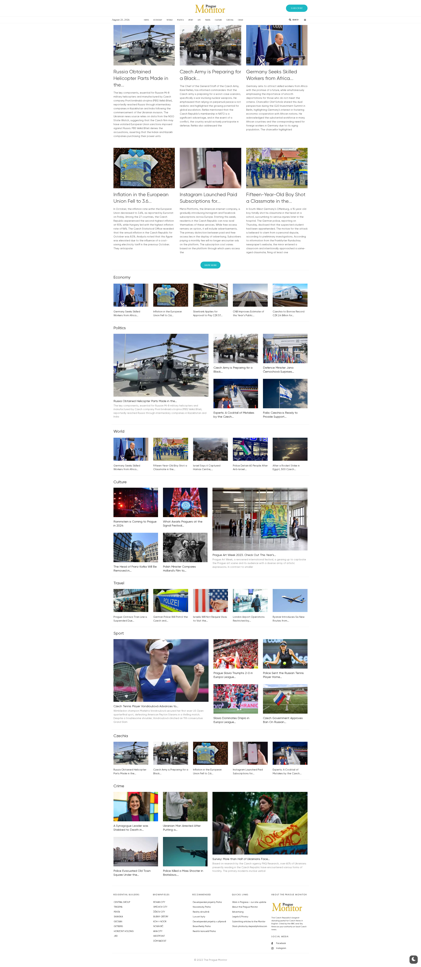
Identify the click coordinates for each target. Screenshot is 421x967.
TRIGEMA (118, 907)
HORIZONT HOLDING (124, 931)
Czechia (229, 20)
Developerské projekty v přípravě (209, 922)
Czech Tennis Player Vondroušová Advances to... (145, 706)
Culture (218, 20)
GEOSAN (118, 922)
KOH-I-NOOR (159, 922)
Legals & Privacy (240, 917)
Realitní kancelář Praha (204, 931)
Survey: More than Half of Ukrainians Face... (241, 859)
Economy (157, 20)
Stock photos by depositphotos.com (249, 926)
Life (199, 20)
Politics (180, 20)
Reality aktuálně (201, 912)
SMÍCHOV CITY (160, 907)
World (170, 20)
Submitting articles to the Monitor (248, 922)
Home (136, 20)
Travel (207, 20)
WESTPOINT (159, 936)
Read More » (120, 140)
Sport (190, 20)
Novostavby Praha (202, 907)
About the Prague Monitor (245, 907)
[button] (297, 8)
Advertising (238, 912)
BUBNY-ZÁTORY (160, 917)
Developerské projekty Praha (207, 902)
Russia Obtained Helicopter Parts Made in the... (140, 79)
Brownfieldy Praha (202, 926)
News (146, 20)
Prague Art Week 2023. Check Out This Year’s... (244, 555)
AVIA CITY (157, 931)
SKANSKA (118, 917)
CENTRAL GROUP (122, 902)
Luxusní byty (199, 917)
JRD (116, 936)
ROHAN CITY (159, 902)
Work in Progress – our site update (249, 902)
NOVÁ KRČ (158, 926)
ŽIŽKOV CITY (159, 912)
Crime (240, 20)
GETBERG (118, 926)
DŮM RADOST (159, 941)
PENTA (117, 912)
